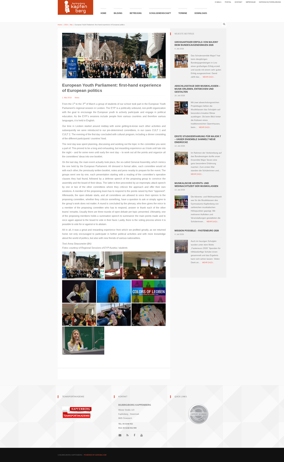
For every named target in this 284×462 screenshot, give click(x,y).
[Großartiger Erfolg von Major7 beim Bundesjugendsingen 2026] (181, 61)
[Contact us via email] (121, 435)
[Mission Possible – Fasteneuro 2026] (181, 246)
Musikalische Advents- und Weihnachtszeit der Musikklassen (196, 184)
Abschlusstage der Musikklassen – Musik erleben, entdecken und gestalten (197, 89)
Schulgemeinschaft (160, 13)
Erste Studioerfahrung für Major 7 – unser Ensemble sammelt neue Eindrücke (198, 139)
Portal (228, 2)
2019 (66, 25)
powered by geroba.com (95, 455)
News (77, 98)
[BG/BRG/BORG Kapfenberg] (75, 7)
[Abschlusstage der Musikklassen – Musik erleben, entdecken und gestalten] (181, 107)
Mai (71, 25)
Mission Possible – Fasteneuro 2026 (197, 230)
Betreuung (136, 13)
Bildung (118, 13)
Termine (182, 13)
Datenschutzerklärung (270, 2)
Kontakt (238, 2)
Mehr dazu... (209, 77)
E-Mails (218, 2)
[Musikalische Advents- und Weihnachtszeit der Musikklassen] (181, 202)
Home (103, 13)
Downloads (201, 13)
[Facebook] (134, 435)
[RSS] (127, 435)
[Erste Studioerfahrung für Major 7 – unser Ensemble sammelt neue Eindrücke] (181, 158)
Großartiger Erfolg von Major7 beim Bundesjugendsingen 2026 (196, 43)
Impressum (250, 2)
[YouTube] (141, 435)
